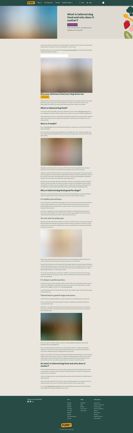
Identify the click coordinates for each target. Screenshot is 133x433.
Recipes (69, 404)
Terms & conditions (98, 408)
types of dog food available (70, 50)
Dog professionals (71, 416)
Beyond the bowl (98, 416)
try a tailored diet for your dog (52, 386)
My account (97, 403)
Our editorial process (86, 27)
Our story (69, 410)
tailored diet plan (82, 111)
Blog (82, 404)
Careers (69, 418)
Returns (96, 410)
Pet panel (69, 408)
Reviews (69, 403)
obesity (50, 287)
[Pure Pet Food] (31, 4)
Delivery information (99, 404)
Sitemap (96, 414)
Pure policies (97, 418)
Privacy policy (97, 406)
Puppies (69, 412)
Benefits (69, 406)
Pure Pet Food (48, 127)
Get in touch (84, 408)
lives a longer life (68, 287)
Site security (97, 412)
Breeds (69, 414)
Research (83, 403)
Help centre (83, 410)
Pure (63, 202)
